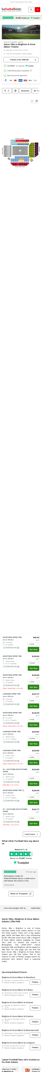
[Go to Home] (11, 9)
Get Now (33, 649)
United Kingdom (27, 54)
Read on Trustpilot (19, 893)
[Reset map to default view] (32, 101)
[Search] (31, 9)
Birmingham (17, 54)
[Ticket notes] (23, 790)
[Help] (36, 101)
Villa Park (9, 54)
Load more (30, 834)
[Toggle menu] (37, 9)
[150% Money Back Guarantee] (30, 70)
